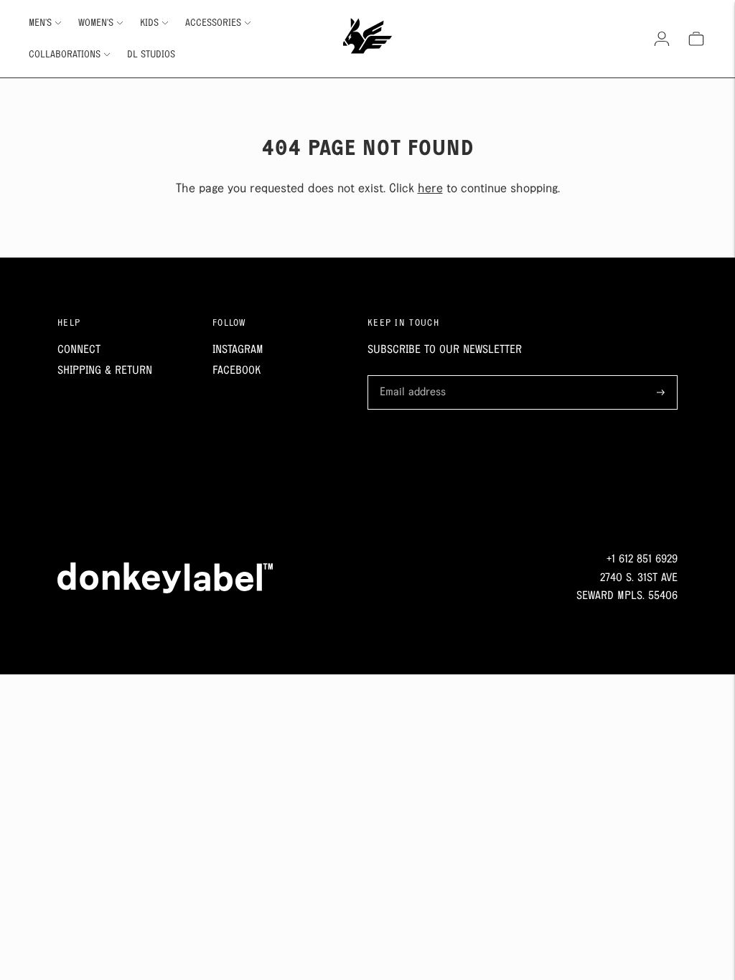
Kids (149, 23)
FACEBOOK (236, 370)
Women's (95, 23)
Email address (410, 377)
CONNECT (78, 350)
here (430, 188)
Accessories (213, 23)
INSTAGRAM (237, 350)
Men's (40, 23)
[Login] (662, 39)
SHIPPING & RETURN (104, 370)
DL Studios (151, 55)
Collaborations (64, 55)
